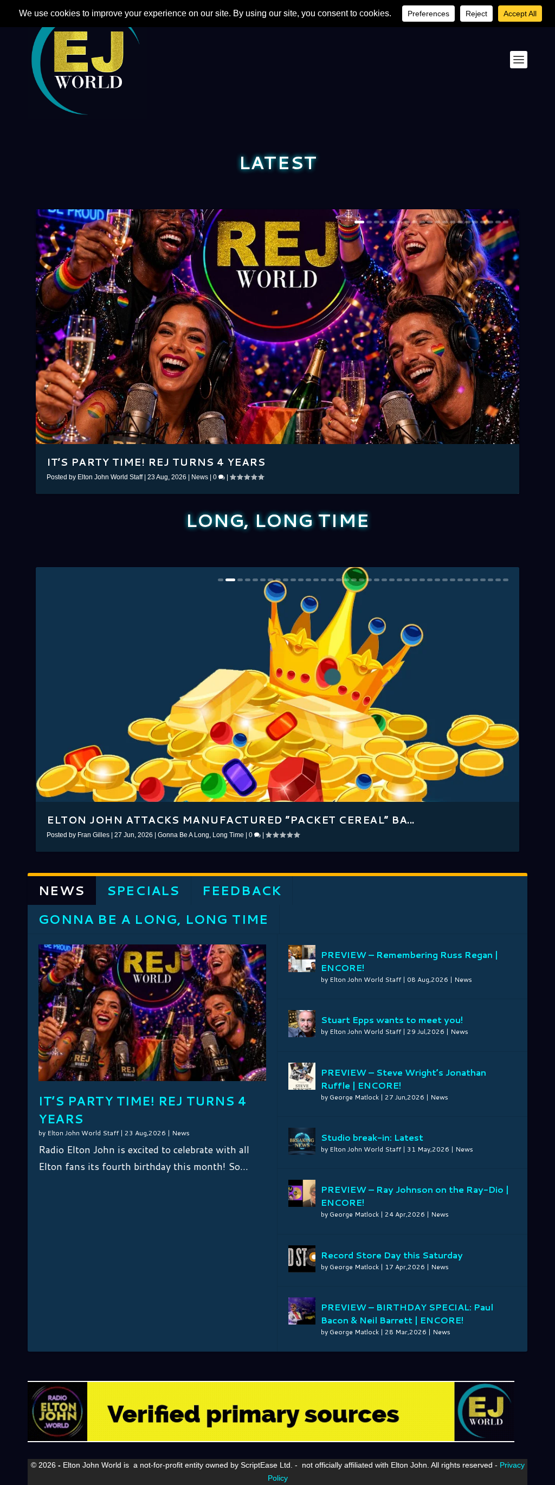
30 (445, 579)
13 (452, 222)
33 (467, 579)
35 (483, 579)
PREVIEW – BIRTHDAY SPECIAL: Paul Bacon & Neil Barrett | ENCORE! (407, 1313)
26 (414, 579)
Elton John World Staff (110, 477)
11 (437, 222)
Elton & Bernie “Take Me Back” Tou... (162, 820)
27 (422, 579)
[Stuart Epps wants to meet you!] (301, 1023)
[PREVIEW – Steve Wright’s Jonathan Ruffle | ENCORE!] (301, 1076)
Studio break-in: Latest (372, 1137)
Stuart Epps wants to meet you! (392, 1019)
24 (399, 579)
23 (392, 579)
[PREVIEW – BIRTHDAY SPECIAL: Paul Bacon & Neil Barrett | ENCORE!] (301, 1311)
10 (430, 222)
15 (467, 222)
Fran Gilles (93, 835)
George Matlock (354, 1097)
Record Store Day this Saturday (392, 1255)
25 (407, 579)
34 (475, 579)
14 (460, 222)
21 (376, 579)
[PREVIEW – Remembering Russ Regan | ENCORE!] (301, 958)
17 (483, 222)
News (199, 477)
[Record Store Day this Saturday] (301, 1258)
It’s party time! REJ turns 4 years (156, 462)
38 (505, 579)
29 (437, 579)
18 (490, 222)
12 (445, 222)
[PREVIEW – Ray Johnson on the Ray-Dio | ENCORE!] (301, 1193)
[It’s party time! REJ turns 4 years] (152, 1012)
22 (384, 579)
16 (475, 222)
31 (452, 579)
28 (430, 579)
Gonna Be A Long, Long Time (201, 835)
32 (460, 579)
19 (498, 222)
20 (505, 222)
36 (490, 579)
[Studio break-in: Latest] (301, 1141)
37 (498, 579)
